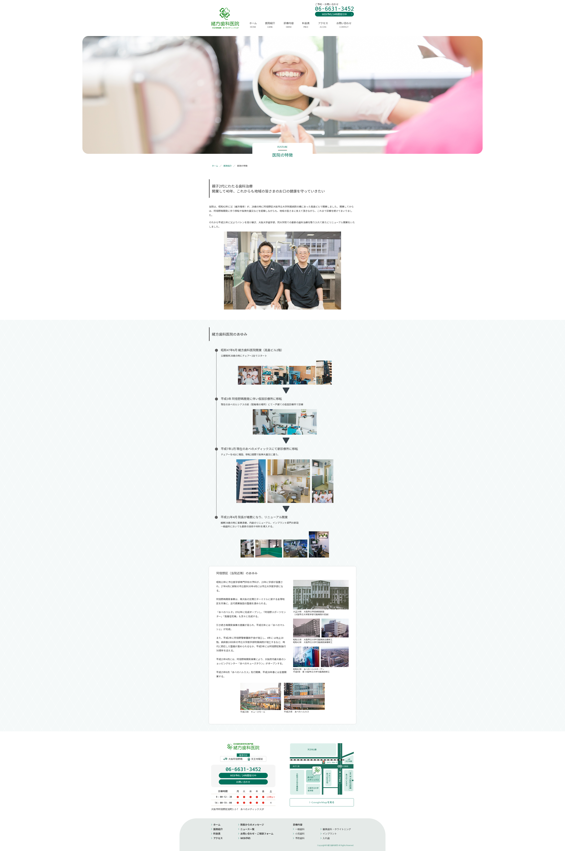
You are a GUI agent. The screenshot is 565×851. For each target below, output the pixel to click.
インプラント (330, 833)
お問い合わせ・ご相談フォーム (256, 833)
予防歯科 (300, 838)
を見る (322, 802)
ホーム (253, 24)
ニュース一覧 (247, 829)
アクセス (323, 24)
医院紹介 (218, 829)
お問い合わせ (343, 24)
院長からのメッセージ (252, 824)
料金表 (306, 24)
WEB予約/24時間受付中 (334, 14)
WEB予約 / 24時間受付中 (243, 775)
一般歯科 (300, 829)
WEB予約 (245, 838)
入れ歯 (326, 838)
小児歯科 (300, 833)
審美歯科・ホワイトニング (337, 829)
